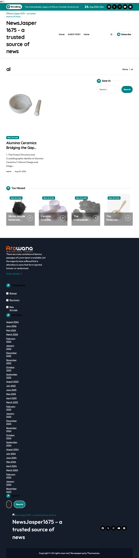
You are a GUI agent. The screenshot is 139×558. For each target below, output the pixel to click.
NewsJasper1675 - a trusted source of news (21, 37)
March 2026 (12, 334)
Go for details (13, 273)
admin (9, 171)
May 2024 (11, 461)
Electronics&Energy (19, 300)
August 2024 (12, 449)
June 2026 (11, 326)
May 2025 (11, 394)
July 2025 (11, 385)
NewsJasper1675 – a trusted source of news (37, 529)
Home (61, 34)
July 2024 (11, 453)
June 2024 (11, 457)
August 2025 (12, 381)
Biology (13, 293)
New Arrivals (12, 137)
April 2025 (11, 398)
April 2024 (11, 466)
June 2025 (11, 390)
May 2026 (11, 330)
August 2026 (12, 322)
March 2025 (12, 402)
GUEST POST (74, 34)
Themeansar (93, 553)
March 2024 (12, 470)
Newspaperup (77, 553)
